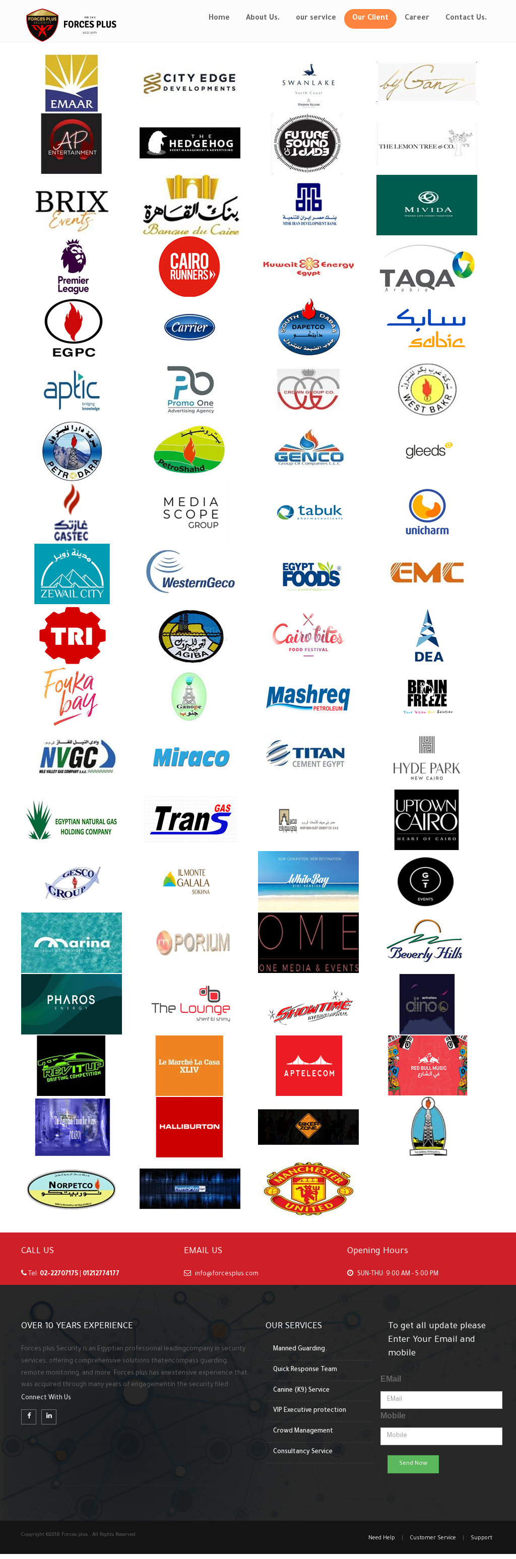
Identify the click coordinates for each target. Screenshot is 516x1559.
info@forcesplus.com (227, 1274)
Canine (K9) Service (301, 1390)
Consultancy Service (303, 1452)
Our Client (370, 19)
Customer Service (433, 1538)
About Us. (263, 19)
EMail (390, 1379)
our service (316, 19)
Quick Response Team (305, 1370)
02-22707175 (60, 1274)
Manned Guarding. (300, 1349)
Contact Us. (466, 19)
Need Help (381, 1538)
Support (481, 1538)
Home (219, 19)
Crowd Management (303, 1431)
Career (417, 19)
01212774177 (101, 1274)
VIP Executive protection (309, 1410)
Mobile (393, 1415)
